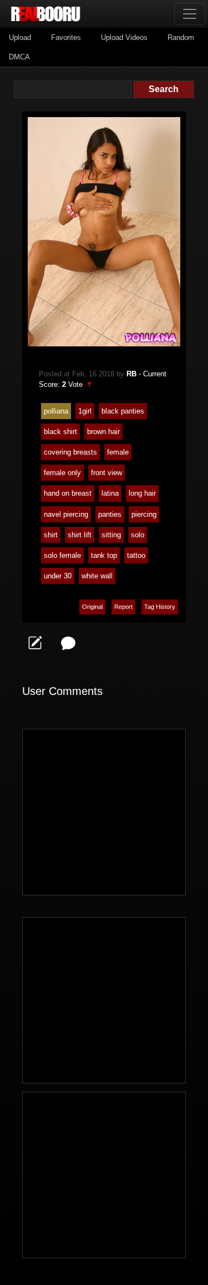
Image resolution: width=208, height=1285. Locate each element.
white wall (97, 576)
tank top (104, 555)
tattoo (136, 555)
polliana (56, 411)
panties (109, 514)
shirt (51, 535)
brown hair (103, 431)
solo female (62, 555)
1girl (85, 411)
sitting (111, 535)
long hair (142, 493)
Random (181, 37)
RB (131, 374)
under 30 (58, 576)
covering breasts (70, 452)
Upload (20, 37)
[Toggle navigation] (189, 14)
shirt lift (80, 535)
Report (123, 606)
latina (110, 493)
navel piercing (66, 514)
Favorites (66, 37)
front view (106, 472)
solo (137, 535)
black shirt (60, 431)
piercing (143, 514)
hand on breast (68, 493)
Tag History (159, 606)
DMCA (19, 57)
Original (92, 606)
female (118, 452)
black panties (123, 411)
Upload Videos (124, 37)
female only (62, 472)
